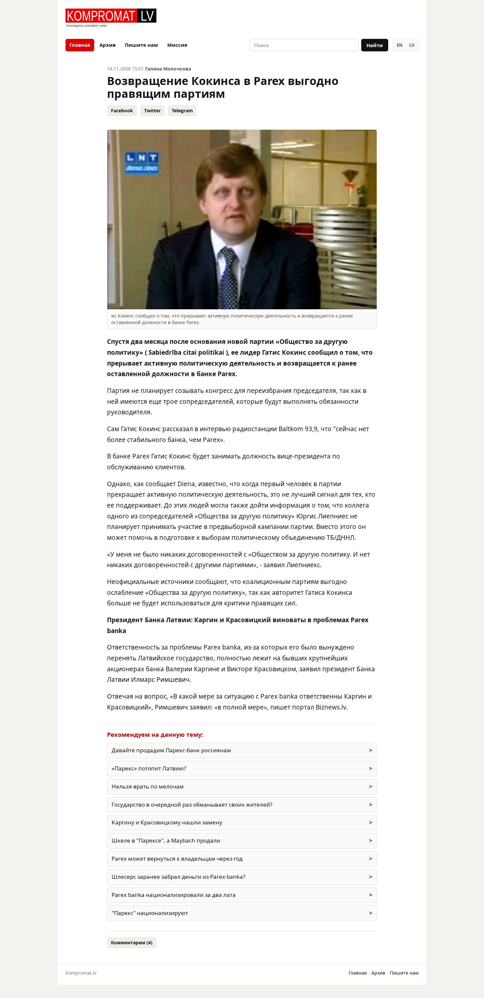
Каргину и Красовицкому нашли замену (167, 822)
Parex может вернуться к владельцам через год (177, 858)
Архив (107, 45)
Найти (374, 45)
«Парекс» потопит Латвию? (149, 768)
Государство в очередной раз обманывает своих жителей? (192, 804)
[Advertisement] (341, 18)
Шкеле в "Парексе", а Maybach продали (166, 840)
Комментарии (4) (131, 942)
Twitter (152, 110)
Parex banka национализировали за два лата (174, 895)
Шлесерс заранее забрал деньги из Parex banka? (178, 876)
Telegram (182, 110)
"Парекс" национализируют (150, 913)
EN (400, 45)
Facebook (122, 110)
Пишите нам (141, 45)
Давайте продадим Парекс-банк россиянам (171, 750)
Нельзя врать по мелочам (148, 786)
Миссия (177, 45)
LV (411, 45)
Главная (79, 45)
